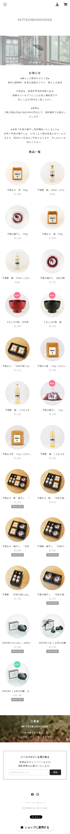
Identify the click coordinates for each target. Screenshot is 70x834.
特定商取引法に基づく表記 (34, 808)
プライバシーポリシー (35, 803)
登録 (55, 772)
